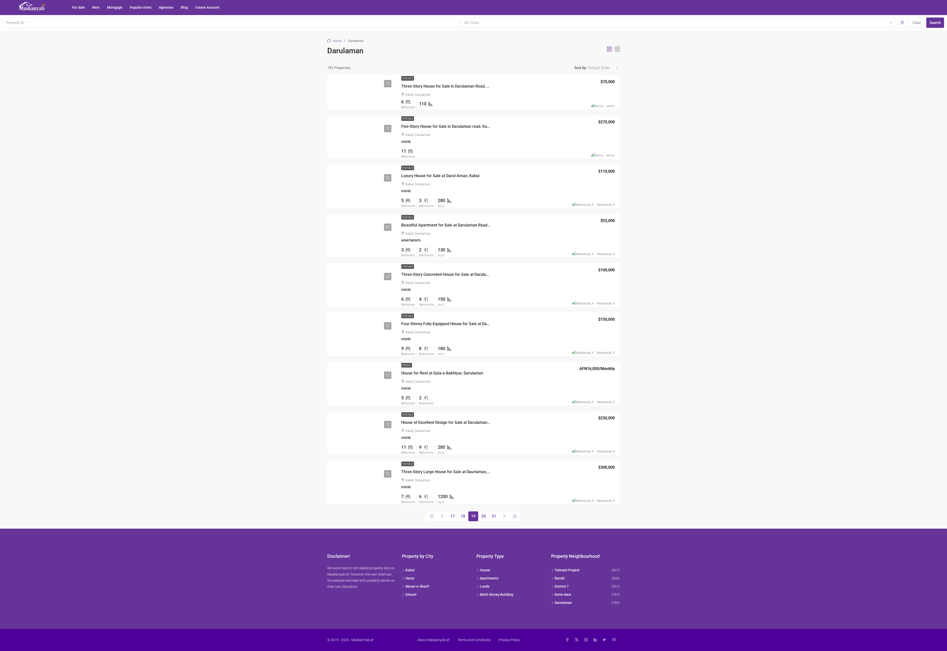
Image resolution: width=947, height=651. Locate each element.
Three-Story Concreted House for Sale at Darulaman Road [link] (452, 274)
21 (494, 516)
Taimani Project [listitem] (567, 570)
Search (935, 22)
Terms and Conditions (474, 640)
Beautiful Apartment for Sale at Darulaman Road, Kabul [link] (450, 225)
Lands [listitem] (485, 586)
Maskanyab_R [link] (606, 204)
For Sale (78, 7)
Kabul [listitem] (410, 570)
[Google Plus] (605, 640)
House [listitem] (485, 570)
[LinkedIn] (596, 640)
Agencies (166, 7)
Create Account (207, 7)
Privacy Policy (509, 640)
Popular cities (140, 7)
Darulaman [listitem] (563, 603)
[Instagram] (587, 640)
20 (483, 516)
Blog (184, 7)
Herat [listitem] (409, 578)
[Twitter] (577, 640)
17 (452, 516)
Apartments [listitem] (489, 578)
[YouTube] (615, 640)
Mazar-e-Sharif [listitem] (417, 586)
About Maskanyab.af (434, 640)
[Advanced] (902, 23)
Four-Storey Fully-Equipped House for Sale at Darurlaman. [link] (452, 323)
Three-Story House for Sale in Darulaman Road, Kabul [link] (449, 86)
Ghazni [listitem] (411, 594)
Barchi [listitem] (560, 578)
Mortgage (114, 7)
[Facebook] (568, 640)
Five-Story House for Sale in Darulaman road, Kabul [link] (446, 126)
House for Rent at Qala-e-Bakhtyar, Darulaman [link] (442, 373)
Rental (406, 365)
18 (463, 516)
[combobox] (678, 23)
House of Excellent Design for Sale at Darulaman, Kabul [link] (450, 422)
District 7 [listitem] (562, 586)
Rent (96, 7)
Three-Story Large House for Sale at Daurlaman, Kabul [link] (449, 471)
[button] (609, 49)
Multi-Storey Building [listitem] (496, 594)
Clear (916, 22)
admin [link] (610, 106)
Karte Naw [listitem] (563, 594)
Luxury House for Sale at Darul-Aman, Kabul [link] (440, 175)
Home (337, 41)
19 (473, 516)
